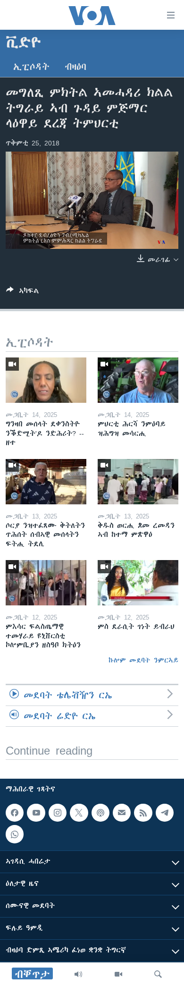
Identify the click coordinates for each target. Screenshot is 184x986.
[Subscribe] (122, 813)
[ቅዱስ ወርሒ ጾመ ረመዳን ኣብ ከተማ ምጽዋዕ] (138, 481)
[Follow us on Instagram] (58, 813)
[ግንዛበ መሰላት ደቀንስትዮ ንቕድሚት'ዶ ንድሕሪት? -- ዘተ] (46, 380)
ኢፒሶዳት (31, 66)
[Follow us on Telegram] (165, 813)
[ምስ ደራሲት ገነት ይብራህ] (138, 582)
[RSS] (143, 813)
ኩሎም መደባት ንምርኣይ (143, 660)
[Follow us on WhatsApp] (15, 834)
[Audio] (78, 974)
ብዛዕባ (75, 66)
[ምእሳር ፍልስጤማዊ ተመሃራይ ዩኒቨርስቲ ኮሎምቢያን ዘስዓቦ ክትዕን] (46, 582)
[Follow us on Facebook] (15, 813)
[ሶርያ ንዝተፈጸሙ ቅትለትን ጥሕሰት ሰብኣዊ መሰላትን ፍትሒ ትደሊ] (46, 481)
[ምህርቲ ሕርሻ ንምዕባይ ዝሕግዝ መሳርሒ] (138, 380)
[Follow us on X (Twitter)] (79, 813)
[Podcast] (100, 813)
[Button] (22, 292)
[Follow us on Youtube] (36, 813)
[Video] (118, 974)
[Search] (158, 974)
